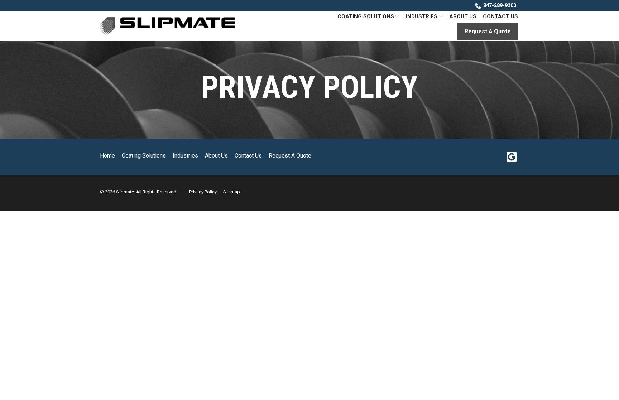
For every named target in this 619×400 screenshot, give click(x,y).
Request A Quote (488, 31)
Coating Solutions (365, 16)
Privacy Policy (309, 86)
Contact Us (500, 16)
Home (107, 155)
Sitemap (231, 191)
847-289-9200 (499, 5)
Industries (421, 16)
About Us (462, 16)
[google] (511, 157)
